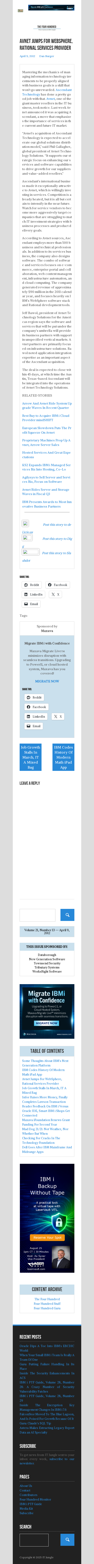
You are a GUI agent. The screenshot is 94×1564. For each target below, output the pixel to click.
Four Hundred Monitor (35, 1499)
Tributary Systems (47, 967)
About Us (26, 1486)
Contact (25, 1490)
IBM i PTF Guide (31, 1504)
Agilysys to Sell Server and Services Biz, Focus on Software (46, 479)
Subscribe (27, 1513)
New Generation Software (47, 959)
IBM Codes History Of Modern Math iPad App (63, 757)
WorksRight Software (47, 971)
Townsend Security (47, 963)
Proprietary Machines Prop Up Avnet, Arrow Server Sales (46, 442)
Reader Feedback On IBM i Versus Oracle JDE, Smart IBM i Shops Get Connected (46, 1110)
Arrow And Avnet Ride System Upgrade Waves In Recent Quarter (47, 405)
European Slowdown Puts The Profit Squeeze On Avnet (46, 430)
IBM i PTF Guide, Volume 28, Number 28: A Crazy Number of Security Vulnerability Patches (47, 1386)
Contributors (28, 1495)
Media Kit (26, 1509)
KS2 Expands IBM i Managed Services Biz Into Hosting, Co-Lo (46, 467)
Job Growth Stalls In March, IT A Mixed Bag (30, 757)
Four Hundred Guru (47, 1308)
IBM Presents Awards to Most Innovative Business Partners (47, 504)
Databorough (47, 955)
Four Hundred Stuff (47, 1304)
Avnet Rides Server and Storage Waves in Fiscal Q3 (45, 492)
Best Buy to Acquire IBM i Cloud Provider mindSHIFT (45, 418)
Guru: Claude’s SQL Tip (35, 1423)
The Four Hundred (47, 1299)
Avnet (50, 99)
